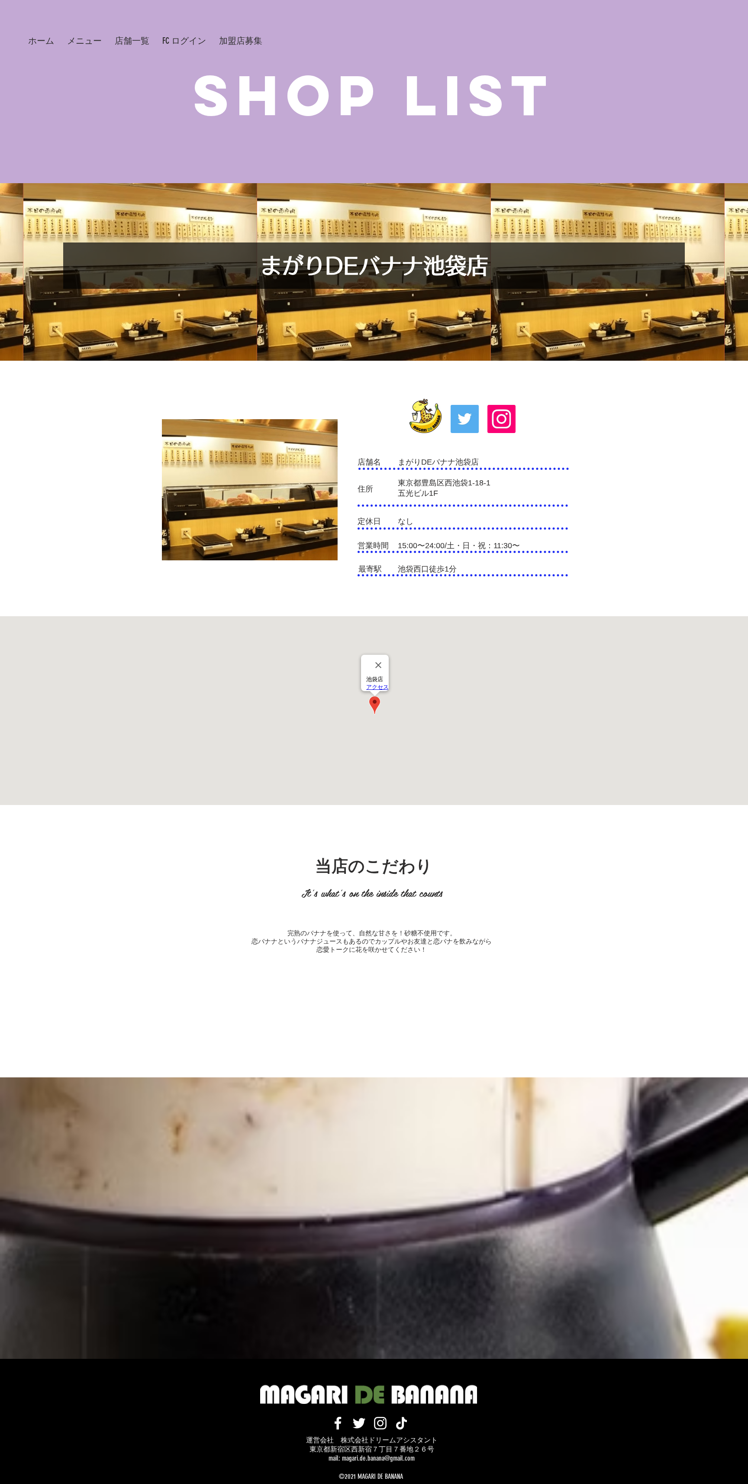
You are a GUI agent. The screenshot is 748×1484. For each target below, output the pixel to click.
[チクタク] (401, 1423)
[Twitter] (465, 419)
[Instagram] (501, 419)
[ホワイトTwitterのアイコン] (359, 1423)
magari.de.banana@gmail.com (378, 1458)
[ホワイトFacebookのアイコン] (337, 1423)
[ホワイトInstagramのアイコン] (380, 1423)
